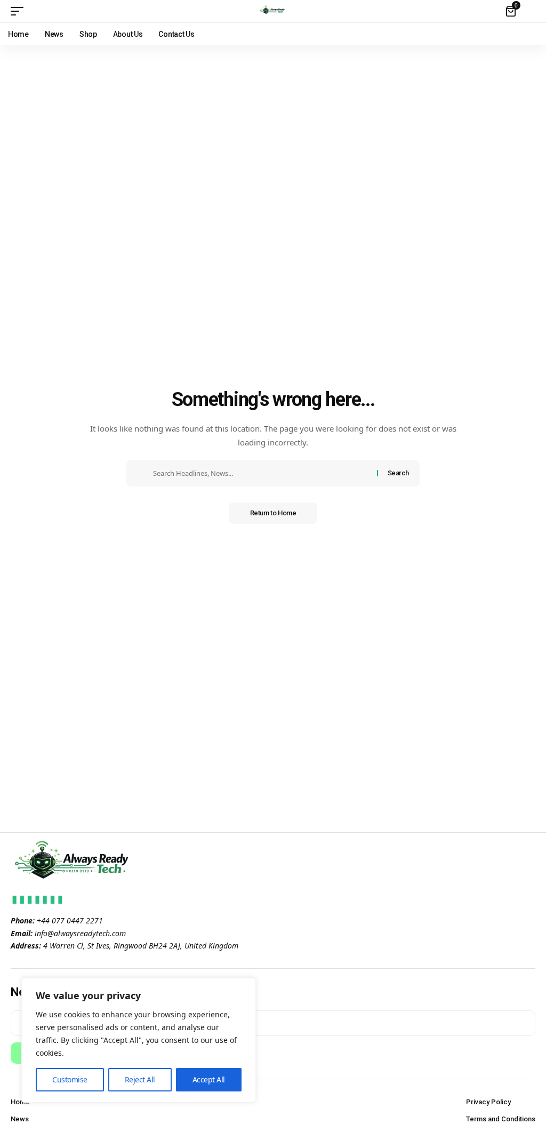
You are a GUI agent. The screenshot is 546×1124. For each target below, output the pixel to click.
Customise (69, 1079)
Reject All (140, 1079)
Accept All (208, 1079)
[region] (138, 1040)
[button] (20, 11)
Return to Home (273, 513)
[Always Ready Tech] (273, 11)
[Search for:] (261, 473)
